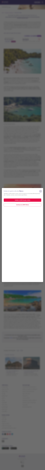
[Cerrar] (40, 191)
